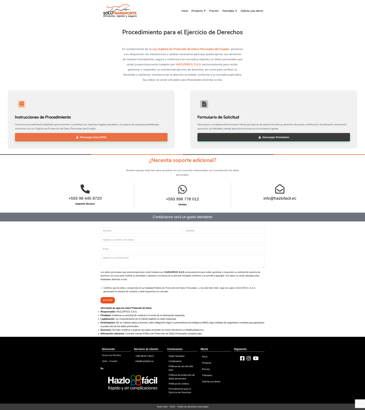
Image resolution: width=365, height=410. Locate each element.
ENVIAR (107, 300)
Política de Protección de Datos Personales (176, 288)
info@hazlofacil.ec (194, 330)
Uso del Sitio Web (209, 288)
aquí (199, 333)
